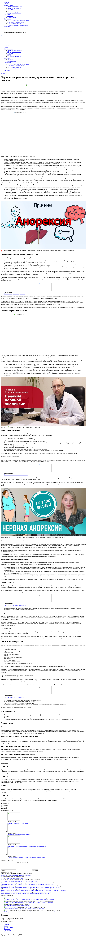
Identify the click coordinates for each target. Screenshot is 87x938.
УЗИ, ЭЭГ (10, 9)
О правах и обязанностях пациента (17, 25)
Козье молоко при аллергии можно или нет (16, 605)
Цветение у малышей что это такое (14, 697)
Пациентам (7, 19)
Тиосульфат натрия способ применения (18, 834)
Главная (6, 2)
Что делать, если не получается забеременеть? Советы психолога (19, 881)
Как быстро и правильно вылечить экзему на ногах (16, 875)
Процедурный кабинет (14, 13)
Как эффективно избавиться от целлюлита (16, 905)
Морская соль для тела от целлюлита (14, 294)
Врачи (6, 3)
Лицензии (10, 16)
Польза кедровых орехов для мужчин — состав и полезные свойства (24, 908)
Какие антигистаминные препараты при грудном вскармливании (26, 846)
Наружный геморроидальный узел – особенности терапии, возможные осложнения (25, 893)
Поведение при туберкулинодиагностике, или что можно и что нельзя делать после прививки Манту (30, 887)
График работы (11, 17)
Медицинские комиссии (14, 6)
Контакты (7, 26)
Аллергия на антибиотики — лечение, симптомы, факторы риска (26, 857)
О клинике (7, 14)
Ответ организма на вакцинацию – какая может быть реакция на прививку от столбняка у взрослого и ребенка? (33, 890)
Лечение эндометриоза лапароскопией (12, 878)
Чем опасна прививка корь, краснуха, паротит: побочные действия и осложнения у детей (27, 884)
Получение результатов (14, 23)
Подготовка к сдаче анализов (15, 22)
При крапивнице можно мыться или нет (16, 475)
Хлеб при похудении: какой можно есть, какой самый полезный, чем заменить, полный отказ (31, 912)
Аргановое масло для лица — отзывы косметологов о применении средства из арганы (29, 899)
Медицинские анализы (14, 8)
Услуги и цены (8, 5)
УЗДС (9, 11)
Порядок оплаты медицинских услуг (18, 20)
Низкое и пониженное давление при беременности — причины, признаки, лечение (28, 902)
